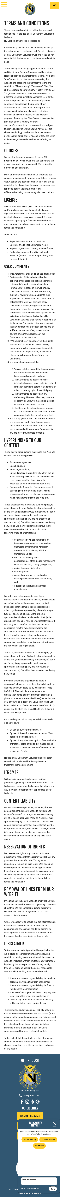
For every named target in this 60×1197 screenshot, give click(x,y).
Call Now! (39, 1146)
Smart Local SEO (33, 1188)
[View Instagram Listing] (27, 1103)
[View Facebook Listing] (22, 1103)
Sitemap (36, 1193)
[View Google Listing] (37, 1103)
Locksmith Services (30, 1115)
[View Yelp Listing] (33, 1103)
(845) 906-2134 (31, 1095)
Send (53, 1189)
